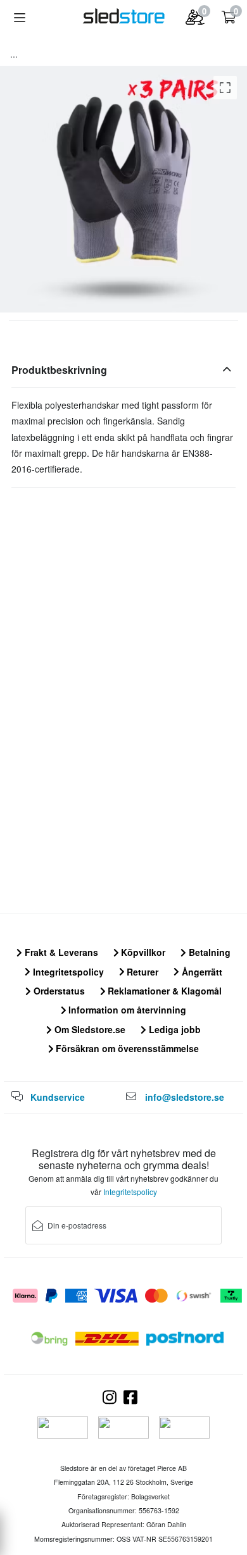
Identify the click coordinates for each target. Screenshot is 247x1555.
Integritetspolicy (67, 971)
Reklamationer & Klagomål (163, 990)
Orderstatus (58, 990)
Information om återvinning (126, 1009)
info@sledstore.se (184, 1097)
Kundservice (57, 1097)
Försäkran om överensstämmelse (126, 1048)
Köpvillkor (141, 952)
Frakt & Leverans (60, 952)
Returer (141, 971)
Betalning (208, 952)
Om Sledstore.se (88, 1029)
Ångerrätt (200, 971)
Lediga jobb (173, 1029)
